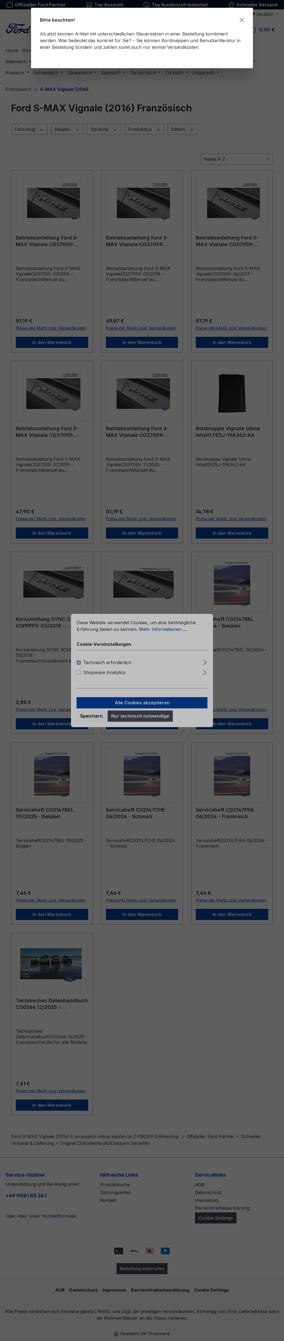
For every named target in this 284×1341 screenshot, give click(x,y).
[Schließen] (241, 20)
